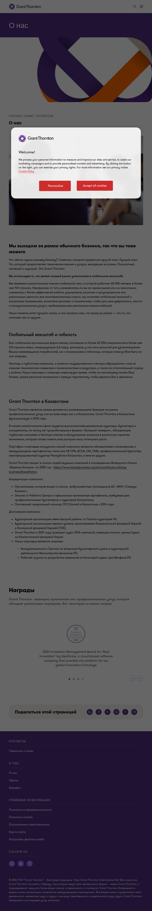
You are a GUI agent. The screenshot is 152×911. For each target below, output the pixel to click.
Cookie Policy (26, 171)
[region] (76, 162)
